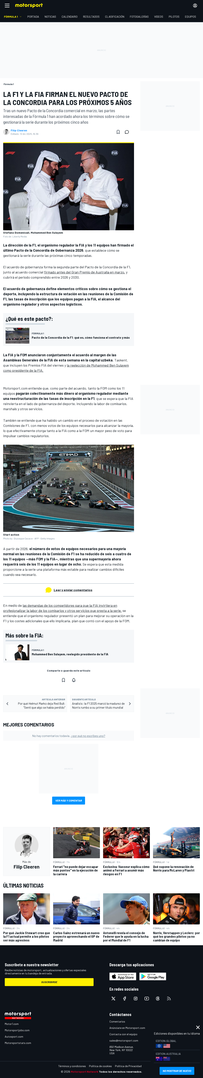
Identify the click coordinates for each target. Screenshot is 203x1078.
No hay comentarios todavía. (68, 736)
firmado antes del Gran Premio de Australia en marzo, (84, 272)
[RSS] (169, 999)
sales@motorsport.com (123, 1040)
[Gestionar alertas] (74, 680)
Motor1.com (12, 1023)
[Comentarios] (128, 132)
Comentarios (117, 1021)
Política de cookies (100, 1066)
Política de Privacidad (128, 1066)
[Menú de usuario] (195, 6)
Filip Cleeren (19, 130)
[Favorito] (118, 132)
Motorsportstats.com (18, 1043)
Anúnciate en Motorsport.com (127, 1027)
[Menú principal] (7, 5)
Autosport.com (14, 1036)
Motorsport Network (84, 1071)
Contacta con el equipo (123, 1034)
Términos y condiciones (72, 1066)
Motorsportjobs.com (17, 1030)
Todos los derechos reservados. (120, 1071)
